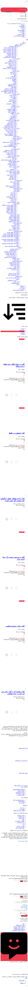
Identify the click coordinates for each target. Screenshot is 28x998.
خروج (23, 37)
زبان (23, 825)
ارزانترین (22, 332)
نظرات (23, 33)
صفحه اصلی (22, 980)
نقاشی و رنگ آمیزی (20, 821)
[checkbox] (19, 15)
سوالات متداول (21, 790)
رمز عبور (24, 904)
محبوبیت (22, 328)
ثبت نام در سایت (23, 921)
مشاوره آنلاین (21, 801)
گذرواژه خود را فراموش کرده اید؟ (23, 907)
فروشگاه (22, 983)
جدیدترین (22, 331)
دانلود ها (23, 27)
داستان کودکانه (21, 815)
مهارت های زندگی (20, 827)
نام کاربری (24, 900)
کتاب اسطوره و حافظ (17, 433)
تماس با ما (22, 809)
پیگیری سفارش (21, 34)
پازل (23, 823)
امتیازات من (22, 802)
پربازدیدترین (22, 330)
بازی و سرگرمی (21, 822)
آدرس (23, 29)
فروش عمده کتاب (20, 793)
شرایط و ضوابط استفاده (19, 789)
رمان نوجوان (21, 818)
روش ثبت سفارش (20, 792)
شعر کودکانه (21, 817)
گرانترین (23, 334)
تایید (21, 881)
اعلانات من (22, 31)
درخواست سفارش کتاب (19, 800)
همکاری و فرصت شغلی (19, 810)
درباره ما (22, 807)
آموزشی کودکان (20, 826)
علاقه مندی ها (21, 30)
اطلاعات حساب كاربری (19, 35)
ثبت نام (9, 23)
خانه (26, 297)
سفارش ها (22, 26)
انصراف (25, 881)
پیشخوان (22, 24)
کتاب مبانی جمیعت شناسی (15, 626)
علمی (23, 819)
